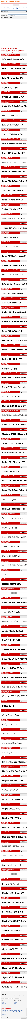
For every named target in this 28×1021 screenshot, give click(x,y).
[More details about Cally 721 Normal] (14, 865)
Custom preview (4, 15)
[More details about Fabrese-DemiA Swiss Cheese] (14, 593)
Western (17, 1011)
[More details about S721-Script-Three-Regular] (14, 743)
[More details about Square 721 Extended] (14, 986)
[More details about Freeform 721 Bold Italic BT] (14, 780)
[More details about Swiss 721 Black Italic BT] (14, 265)
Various (18, 551)
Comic (17, 1013)
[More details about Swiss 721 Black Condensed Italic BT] (14, 284)
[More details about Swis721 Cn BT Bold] (14, 640)
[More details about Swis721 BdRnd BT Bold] (14, 668)
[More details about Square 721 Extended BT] (14, 687)
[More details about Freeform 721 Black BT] (14, 893)
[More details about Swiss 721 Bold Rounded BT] (14, 481)
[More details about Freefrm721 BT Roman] (14, 818)
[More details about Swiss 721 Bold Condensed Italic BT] (14, 378)
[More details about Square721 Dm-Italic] (14, 977)
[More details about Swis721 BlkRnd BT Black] (14, 677)
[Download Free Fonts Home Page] (10, 1)
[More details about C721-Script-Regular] (14, 715)
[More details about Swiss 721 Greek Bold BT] (14, 153)
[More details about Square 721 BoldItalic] (14, 930)
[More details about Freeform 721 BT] (14, 884)
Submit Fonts (4, 1003)
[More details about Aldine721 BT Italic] (14, 612)
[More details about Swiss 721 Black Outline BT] (14, 162)
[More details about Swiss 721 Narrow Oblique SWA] (14, 125)
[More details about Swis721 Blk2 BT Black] (14, 602)
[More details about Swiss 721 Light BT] (14, 396)
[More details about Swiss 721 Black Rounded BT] (14, 312)
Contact (15, 1002)
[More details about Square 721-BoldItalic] (14, 940)
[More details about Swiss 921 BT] (14, 706)
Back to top (24, 1017)
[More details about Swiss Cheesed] (14, 584)
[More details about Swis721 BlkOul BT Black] (14, 621)
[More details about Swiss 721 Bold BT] (14, 359)
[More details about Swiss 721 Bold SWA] (14, 97)
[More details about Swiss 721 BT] (14, 368)
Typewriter (4, 1013)
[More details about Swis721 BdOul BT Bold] (14, 855)
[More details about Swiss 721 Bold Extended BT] (14, 340)
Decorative (11, 1011)
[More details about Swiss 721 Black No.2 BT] (14, 321)
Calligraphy (16, 1010)
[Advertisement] (14, 33)
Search (16, 4)
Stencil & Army (13, 1013)
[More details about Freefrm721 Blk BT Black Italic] (14, 827)
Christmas (21, 1013)
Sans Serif (4, 1010)
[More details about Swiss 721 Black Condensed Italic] (14, 69)
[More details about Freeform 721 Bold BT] (14, 902)
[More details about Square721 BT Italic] (14, 949)
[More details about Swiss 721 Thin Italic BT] (14, 247)
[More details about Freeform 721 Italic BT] (14, 790)
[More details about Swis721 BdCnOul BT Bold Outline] (14, 846)
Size (2, 17)
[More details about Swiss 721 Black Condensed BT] (14, 350)
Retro (14, 1011)
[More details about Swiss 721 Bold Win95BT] (14, 190)
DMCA (15, 1004)
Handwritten (11, 1010)
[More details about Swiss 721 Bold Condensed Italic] (14, 59)
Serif (7, 1010)
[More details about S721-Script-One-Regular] (14, 734)
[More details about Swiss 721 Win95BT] (14, 209)
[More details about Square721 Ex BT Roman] (14, 696)
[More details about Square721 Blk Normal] (14, 837)
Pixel (20, 1011)
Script (19, 1010)
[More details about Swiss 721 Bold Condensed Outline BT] (14, 415)
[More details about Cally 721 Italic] (14, 724)
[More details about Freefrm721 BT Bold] (14, 912)
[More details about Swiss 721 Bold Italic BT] (14, 331)
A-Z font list (3, 1006)
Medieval (8, 1013)
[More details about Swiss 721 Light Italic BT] (14, 499)
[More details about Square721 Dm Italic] (14, 968)
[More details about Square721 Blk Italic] (14, 958)
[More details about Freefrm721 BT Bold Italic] (14, 799)
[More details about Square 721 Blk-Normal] (14, 649)
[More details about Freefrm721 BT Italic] (14, 809)
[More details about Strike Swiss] (14, 574)
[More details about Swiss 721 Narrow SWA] (14, 115)
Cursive (6, 1011)
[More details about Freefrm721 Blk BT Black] (14, 921)
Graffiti (3, 1011)
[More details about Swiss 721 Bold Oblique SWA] (14, 106)
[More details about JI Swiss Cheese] (14, 565)
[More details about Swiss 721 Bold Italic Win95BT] (14, 181)
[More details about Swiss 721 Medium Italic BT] (14, 256)
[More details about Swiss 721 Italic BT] (14, 471)
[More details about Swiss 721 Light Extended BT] (14, 387)
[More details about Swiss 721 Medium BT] (14, 462)
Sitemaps (3, 1004)
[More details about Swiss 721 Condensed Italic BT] (14, 453)
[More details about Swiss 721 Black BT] (14, 406)
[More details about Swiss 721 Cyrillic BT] (14, 546)
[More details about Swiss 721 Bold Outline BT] (14, 218)
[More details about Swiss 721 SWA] (14, 87)
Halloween (4, 1014)
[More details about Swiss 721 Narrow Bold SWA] (14, 78)
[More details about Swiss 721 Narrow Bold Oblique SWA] (14, 143)
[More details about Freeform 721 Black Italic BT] (14, 771)
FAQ (15, 1003)
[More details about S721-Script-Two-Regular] (14, 752)
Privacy (15, 1006)
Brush (22, 1010)
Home (3, 1002)
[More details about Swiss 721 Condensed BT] (14, 303)
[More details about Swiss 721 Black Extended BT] (14, 434)
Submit (11, 17)
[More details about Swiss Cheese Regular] (14, 762)
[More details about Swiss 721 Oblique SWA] (14, 134)
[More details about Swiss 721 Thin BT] (14, 528)
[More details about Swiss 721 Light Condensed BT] (14, 518)
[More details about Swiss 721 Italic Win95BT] (14, 200)
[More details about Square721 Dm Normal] (14, 659)
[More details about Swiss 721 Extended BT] (14, 425)
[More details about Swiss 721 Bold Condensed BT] (14, 172)
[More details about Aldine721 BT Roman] (14, 631)
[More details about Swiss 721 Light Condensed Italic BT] (14, 275)
